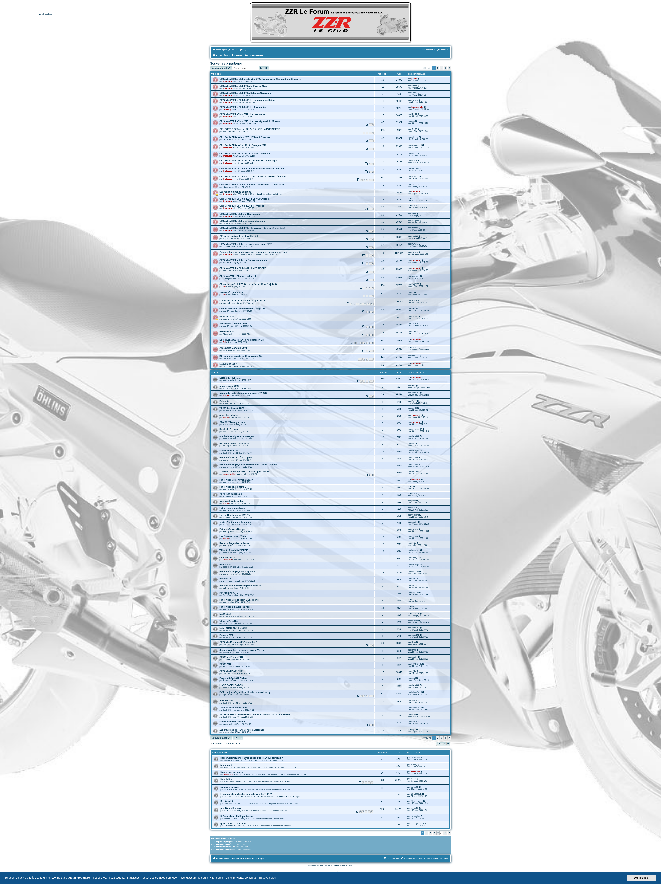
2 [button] (437, 68)
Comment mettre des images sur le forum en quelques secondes (253, 252)
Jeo (413, 121)
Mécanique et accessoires (271, 789)
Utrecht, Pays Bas (228, 621)
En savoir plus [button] (267, 877)
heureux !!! (225, 578)
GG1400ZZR (416, 794)
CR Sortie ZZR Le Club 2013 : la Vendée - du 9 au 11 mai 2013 (252, 228)
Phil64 (225, 403)
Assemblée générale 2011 (232, 292)
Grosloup (227, 109)
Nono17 (414, 228)
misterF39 (228, 789)
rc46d (413, 331)
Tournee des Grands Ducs (233, 707)
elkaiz (413, 214)
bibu (224, 446)
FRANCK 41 (416, 664)
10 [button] (445, 832)
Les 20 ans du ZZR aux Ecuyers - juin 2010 (242, 300)
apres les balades (228, 415)
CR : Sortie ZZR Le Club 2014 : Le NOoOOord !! (244, 198)
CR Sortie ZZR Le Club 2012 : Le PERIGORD (242, 268)
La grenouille (417, 107)
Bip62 (225, 695)
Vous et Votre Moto (265, 767)
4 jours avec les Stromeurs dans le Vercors (242, 650)
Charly (414, 93)
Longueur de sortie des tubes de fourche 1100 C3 (246, 794)
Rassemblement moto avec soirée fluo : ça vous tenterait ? (251, 758)
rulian (225, 350)
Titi (224, 287)
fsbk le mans (226, 700)
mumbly (414, 100)
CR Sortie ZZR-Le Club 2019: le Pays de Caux (243, 86)
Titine (413, 323)
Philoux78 (415, 480)
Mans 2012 (225, 614)
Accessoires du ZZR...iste (286, 767)
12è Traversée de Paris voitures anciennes (241, 730)
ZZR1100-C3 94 (230, 796)
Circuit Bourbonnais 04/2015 (234, 515)
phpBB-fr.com (335, 869)
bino (224, 263)
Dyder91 (226, 223)
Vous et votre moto (269, 254)
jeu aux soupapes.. (230, 787)
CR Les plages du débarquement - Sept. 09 (242, 308)
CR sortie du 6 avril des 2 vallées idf (238, 236)
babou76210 (416, 692)
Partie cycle (296, 796)
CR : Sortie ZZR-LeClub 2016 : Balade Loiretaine (244, 153)
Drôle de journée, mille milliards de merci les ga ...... (247, 692)
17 (365, 304)
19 (372, 304)
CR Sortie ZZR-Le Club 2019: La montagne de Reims (247, 100)
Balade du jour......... (230, 378)
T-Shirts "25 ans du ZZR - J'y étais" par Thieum (244, 471)
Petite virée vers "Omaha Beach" (236, 480)
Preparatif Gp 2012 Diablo (233, 678)
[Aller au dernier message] (419, 79)
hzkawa (226, 319)
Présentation (265, 819)
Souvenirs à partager (226, 63)
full (412, 487)
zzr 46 (414, 408)
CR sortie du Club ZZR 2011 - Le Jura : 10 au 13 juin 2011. (249, 284)
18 (368, 304)
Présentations (278, 819)
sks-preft (415, 221)
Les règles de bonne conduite (235, 191)
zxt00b (414, 184)
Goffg (413, 600)
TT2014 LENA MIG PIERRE (233, 550)
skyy (413, 730)
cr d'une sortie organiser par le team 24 (240, 585)
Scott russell (416, 145)
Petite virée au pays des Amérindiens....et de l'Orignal (248, 464)
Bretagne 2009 (226, 316)
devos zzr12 (416, 429)
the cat (225, 666)
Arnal (226, 767)
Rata (413, 308)
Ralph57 (414, 557)
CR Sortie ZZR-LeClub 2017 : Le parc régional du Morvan (249, 121)
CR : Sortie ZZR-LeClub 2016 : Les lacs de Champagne (248, 160)
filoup (413, 642)
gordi (413, 678)
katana (414, 153)
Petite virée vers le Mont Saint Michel (239, 600)
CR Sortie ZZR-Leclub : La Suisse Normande (243, 260)
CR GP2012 (225, 664)
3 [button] (441, 68)
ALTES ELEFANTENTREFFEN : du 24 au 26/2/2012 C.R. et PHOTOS (255, 714)
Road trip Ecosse (228, 429)
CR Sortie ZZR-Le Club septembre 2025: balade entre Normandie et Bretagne (260, 79)
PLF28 (226, 781)
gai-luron (415, 571)
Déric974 (415, 168)
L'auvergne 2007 (228, 364)
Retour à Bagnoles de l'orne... (235, 543)
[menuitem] (233, 50)
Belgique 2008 (226, 331)
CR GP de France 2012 (231, 657)
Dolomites (224, 401)
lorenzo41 (415, 550)
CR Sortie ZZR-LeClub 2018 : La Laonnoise (242, 114)
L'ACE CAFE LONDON (231, 685)
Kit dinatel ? (226, 801)
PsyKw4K (227, 358)
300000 (226, 432)
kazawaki (415, 614)
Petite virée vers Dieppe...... (234, 529)
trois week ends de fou (231, 501)
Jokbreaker (415, 758)
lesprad (226, 623)
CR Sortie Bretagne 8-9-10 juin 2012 (238, 642)
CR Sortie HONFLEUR (231, 671)
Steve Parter (228, 366)
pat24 (225, 588)
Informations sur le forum (271, 194)
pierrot (225, 388)
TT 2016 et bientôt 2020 (231, 408)
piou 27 (226, 238)
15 (357, 304)
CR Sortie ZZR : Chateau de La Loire (238, 276)
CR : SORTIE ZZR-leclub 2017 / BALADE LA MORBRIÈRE (249, 129)
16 (361, 304)
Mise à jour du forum (231, 772)
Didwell (226, 674)
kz (412, 292)
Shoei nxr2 (226, 765)
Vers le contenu (45, 14)
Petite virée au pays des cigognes (237, 571)
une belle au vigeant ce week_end (237, 436)
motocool (415, 356)
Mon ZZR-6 (226, 779)
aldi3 (413, 585)
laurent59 (414, 787)
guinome (414, 137)
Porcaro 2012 (226, 635)
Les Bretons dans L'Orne (232, 536)
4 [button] (445, 68)
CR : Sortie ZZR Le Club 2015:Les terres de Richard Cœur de (251, 168)
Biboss (414, 86)
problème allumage (230, 808)
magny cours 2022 (229, 386)
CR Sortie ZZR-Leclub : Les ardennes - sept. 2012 (245, 244)
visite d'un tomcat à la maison (235, 522)
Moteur (287, 789)
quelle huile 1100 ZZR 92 (233, 823)
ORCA (414, 129)
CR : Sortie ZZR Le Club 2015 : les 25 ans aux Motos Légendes (252, 176)
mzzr (226, 811)
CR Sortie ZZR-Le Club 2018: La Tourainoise (242, 107)
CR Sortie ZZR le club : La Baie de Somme (242, 221)
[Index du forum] (330, 22)
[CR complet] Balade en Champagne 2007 (241, 356)
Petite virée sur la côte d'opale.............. (240, 457)
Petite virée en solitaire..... (233, 487)
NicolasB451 (229, 760)
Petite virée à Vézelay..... (232, 508)
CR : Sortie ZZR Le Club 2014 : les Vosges (241, 206)
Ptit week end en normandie (234, 443)
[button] (449, 68)
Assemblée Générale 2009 (233, 323)
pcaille (414, 79)
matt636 (414, 236)
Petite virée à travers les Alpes (235, 607)
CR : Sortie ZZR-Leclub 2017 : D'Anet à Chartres (244, 137)
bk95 (413, 714)
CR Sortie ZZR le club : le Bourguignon (240, 214)
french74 (415, 515)
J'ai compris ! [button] (641, 877)
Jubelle (414, 700)
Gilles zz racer (230, 804)
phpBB (322, 866)
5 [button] (438, 832)
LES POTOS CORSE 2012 (233, 628)
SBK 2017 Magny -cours (232, 422)
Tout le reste (294, 804)
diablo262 (415, 393)
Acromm (414, 176)
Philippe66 (228, 819)
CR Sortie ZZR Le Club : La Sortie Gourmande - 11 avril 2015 (251, 184)
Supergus (227, 279)
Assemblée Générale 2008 (233, 348)
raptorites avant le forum (232, 721)
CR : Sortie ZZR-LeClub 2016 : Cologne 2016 (242, 145)
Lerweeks (228, 826)
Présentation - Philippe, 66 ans (236, 816)
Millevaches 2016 (228, 450)
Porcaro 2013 (226, 564)
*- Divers (281, 760)
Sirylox (414, 300)
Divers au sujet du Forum (272, 774)
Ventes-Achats (270, 760)
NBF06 (414, 114)
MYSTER (415, 284)
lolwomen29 (228, 644)
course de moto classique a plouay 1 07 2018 (243, 393)
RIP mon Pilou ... (228, 592)
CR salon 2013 (227, 557)
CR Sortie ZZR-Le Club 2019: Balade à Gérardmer (245, 93)
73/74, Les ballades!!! (230, 494)
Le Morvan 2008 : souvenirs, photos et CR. (242, 340)
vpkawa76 (227, 410)
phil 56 (226, 395)
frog (224, 271)
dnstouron (227, 81)
